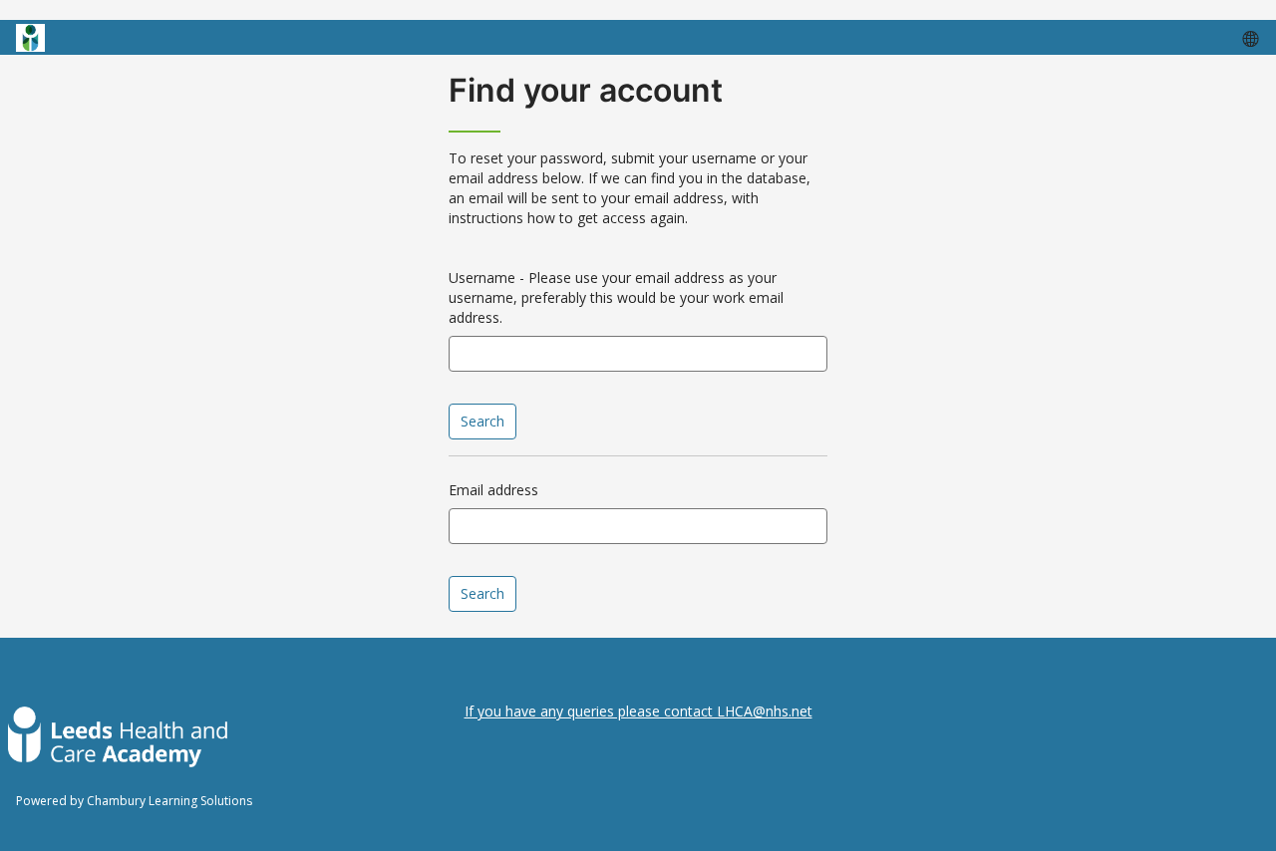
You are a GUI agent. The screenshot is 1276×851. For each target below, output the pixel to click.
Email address (493, 489)
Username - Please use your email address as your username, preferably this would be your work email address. (616, 297)
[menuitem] (1249, 38)
